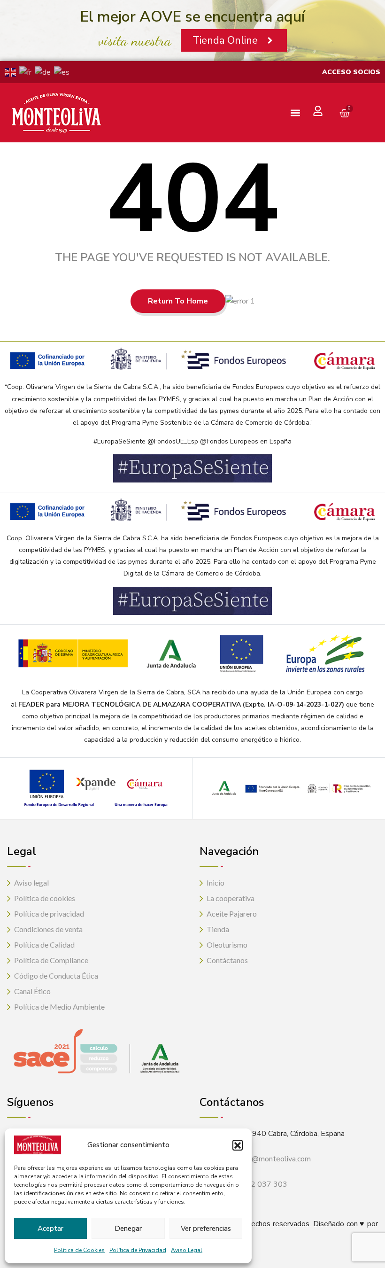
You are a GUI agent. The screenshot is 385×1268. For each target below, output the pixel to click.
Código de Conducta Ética (56, 975)
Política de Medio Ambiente (59, 1006)
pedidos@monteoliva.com (268, 1159)
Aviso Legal (186, 1250)
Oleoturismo (227, 944)
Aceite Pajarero (232, 913)
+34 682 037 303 (256, 1184)
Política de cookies (44, 898)
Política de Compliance (51, 960)
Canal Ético (32, 991)
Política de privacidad (49, 913)
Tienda (218, 929)
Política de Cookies (79, 1250)
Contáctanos (227, 960)
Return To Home (178, 301)
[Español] (63, 72)
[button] (237, 1145)
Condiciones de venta (48, 929)
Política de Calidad (44, 944)
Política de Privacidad (137, 1250)
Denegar (128, 1228)
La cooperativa (230, 898)
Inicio (215, 882)
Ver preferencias (206, 1228)
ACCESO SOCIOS (351, 72)
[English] (12, 72)
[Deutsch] (44, 72)
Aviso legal (31, 882)
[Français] (27, 72)
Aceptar (50, 1228)
